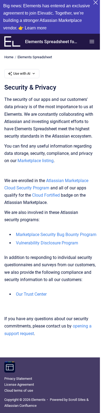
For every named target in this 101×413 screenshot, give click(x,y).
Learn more (36, 28)
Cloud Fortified (46, 195)
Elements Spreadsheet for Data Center (51, 41)
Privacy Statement (18, 379)
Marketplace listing (36, 160)
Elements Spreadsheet (35, 57)
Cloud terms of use (18, 390)
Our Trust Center (31, 294)
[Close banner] (95, 2)
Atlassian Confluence (20, 406)
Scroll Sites (77, 400)
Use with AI (21, 73)
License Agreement (19, 385)
